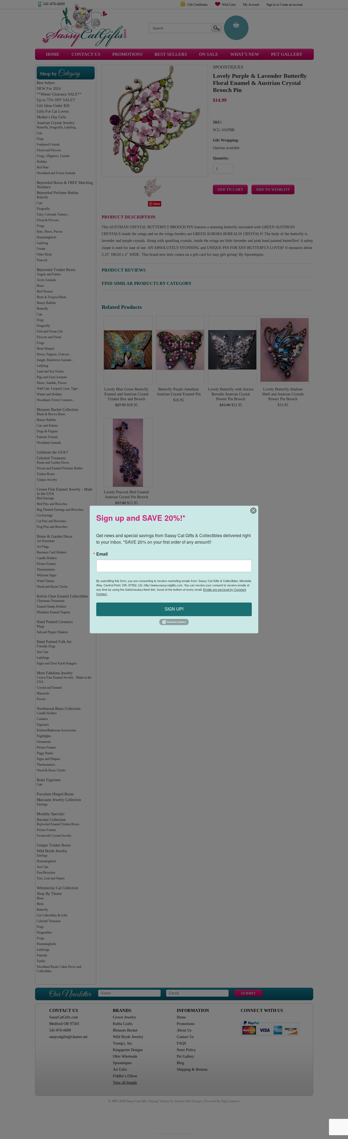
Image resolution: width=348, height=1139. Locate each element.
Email (102, 554)
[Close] (253, 510)
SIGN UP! (174, 609)
